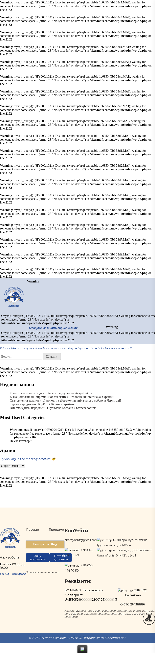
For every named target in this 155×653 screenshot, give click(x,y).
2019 (86, 613)
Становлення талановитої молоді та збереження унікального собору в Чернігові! (65, 400)
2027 (142, 613)
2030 (75, 616)
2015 (151, 610)
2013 (138, 610)
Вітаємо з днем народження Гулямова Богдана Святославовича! (53, 408)
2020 (93, 613)
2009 (113, 610)
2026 (135, 613)
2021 (100, 613)
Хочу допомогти (38, 557)
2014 (145, 610)
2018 (80, 613)
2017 (73, 613)
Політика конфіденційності (43, 571)
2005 (84, 610)
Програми (56, 530)
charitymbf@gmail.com (81, 540)
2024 (121, 613)
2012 (132, 610)
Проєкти (32, 530)
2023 (113, 613)
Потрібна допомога (61, 557)
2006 (91, 610)
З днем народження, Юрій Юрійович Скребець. (42, 404)
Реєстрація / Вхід (45, 544)
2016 (67, 613)
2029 (67, 616)
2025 (128, 613)
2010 (119, 610)
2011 (126, 610)
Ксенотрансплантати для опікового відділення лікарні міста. (51, 393)
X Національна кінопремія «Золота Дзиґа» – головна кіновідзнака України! (62, 397)
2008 (105, 610)
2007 (98, 610)
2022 (106, 613)
